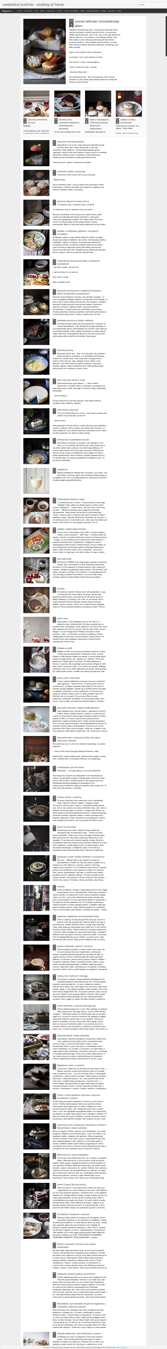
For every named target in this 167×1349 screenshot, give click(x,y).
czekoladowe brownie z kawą (71, 499)
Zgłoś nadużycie (121, 1347)
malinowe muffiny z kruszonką (71, 171)
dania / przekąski (71, 10)
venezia (61, 886)
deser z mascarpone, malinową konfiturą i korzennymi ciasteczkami (99, 124)
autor (119, 10)
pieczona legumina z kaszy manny (73, 201)
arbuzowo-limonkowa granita (70, 141)
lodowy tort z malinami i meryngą (72, 975)
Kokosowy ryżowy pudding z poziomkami (76, 1273)
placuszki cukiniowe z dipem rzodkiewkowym (78, 707)
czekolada (28, 10)
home (20, 10)
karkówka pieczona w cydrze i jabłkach (75, 320)
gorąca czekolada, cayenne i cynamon (75, 946)
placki (42, 10)
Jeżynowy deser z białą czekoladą (73, 1035)
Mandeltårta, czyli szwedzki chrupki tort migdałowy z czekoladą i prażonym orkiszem (81, 1305)
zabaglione (62, 469)
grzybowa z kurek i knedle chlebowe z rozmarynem (80, 856)
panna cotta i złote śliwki (68, 677)
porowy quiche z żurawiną (69, 797)
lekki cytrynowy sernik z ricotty (71, 379)
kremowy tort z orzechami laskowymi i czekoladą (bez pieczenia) (69, 124)
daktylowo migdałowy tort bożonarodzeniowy (78, 916)
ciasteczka (50, 10)
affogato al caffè (64, 648)
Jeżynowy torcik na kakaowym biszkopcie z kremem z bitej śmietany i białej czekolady (82, 1126)
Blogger (113, 1347)
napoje (103, 10)
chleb (82, 10)
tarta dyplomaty (64, 558)
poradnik (111, 10)
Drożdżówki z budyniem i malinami (73, 1214)
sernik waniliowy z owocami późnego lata (76, 1005)
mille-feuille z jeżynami (67, 409)
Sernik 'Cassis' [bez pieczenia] (71, 1184)
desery (59, 10)
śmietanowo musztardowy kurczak (73, 439)
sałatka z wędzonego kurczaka (71, 528)
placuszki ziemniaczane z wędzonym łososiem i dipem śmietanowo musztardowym (79, 292)
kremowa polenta (65, 350)
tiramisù (61, 588)
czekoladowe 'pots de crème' (70, 767)
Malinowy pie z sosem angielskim (72, 1154)
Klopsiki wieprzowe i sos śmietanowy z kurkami (79, 1333)
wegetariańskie (92, 10)
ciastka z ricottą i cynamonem (128, 121)
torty (36, 10)
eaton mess (62, 618)
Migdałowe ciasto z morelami (70, 1065)
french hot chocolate (66, 826)
